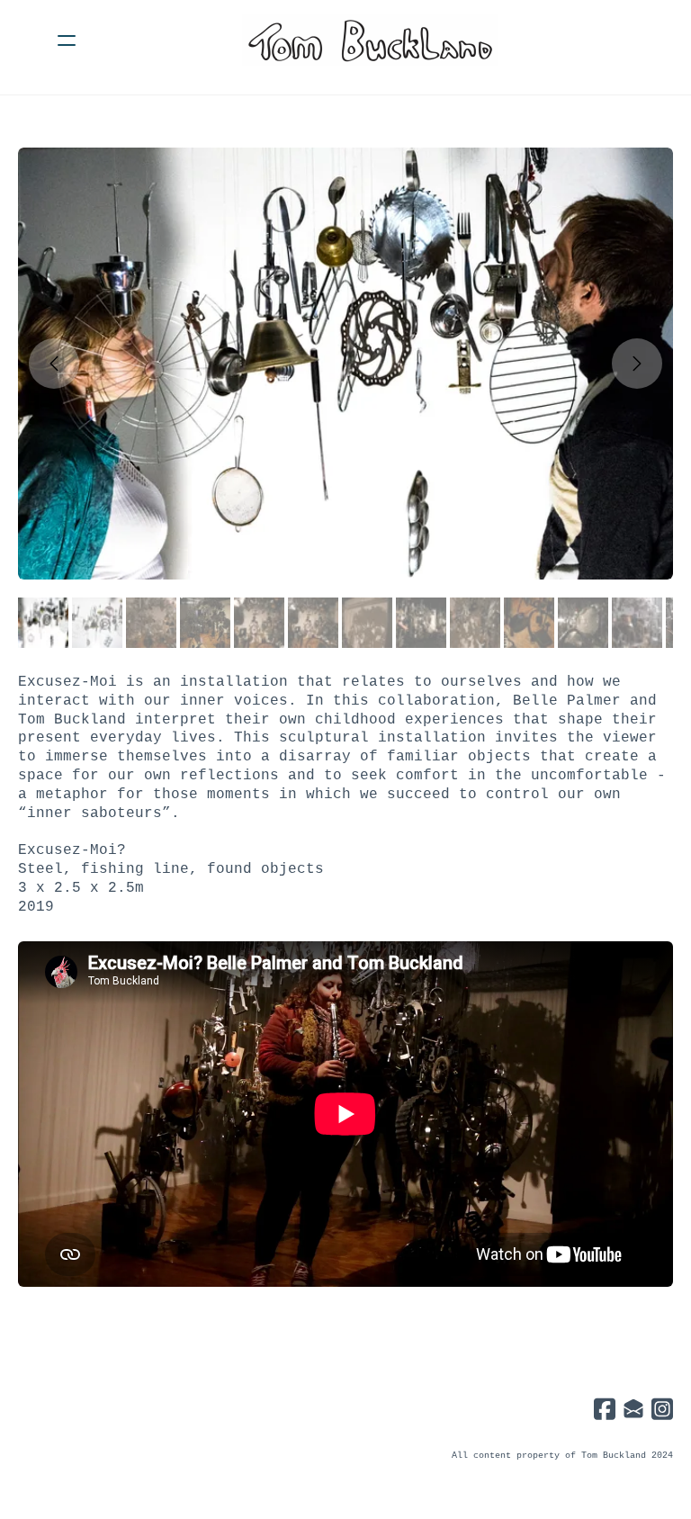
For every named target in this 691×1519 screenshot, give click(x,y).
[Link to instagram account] (662, 1409)
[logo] (369, 40)
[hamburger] (66, 40)
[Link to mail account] (633, 1409)
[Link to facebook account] (604, 1409)
